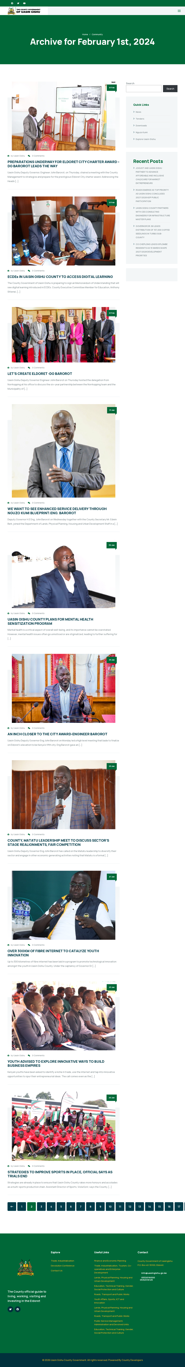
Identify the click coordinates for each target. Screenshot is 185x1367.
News (138, 112)
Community (97, 34)
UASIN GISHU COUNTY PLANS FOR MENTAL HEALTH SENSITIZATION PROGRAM (50, 621)
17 (179, 1206)
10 (110, 1206)
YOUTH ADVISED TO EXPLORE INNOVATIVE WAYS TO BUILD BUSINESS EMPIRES (56, 1063)
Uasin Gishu (19, 155)
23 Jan (112, 987)
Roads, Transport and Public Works (111, 1294)
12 (129, 1206)
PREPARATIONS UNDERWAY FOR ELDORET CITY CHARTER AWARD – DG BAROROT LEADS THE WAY (63, 163)
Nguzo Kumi (142, 132)
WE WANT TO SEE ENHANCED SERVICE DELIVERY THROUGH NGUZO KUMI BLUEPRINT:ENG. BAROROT (57, 510)
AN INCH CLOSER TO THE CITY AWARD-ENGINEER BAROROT (57, 734)
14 (149, 1206)
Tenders (140, 118)
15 (159, 1206)
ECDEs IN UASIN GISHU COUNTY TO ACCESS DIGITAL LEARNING (60, 276)
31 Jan (112, 410)
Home (85, 34)
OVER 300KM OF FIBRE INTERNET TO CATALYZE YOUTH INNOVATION (53, 952)
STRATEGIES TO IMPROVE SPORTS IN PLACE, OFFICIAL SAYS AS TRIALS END (60, 1174)
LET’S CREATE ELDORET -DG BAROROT (40, 373)
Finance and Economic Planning (110, 1260)
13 (139, 1206)
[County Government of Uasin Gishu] (24, 11)
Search (130, 83)
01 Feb (112, 87)
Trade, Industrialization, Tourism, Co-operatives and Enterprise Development (113, 1269)
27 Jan (112, 876)
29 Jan (112, 660)
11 (120, 1206)
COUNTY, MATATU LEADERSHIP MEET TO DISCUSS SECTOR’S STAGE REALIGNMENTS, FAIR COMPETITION (58, 842)
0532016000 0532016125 (147, 1278)
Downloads (141, 125)
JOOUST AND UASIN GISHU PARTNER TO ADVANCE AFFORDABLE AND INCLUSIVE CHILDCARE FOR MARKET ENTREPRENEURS (150, 175)
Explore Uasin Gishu (146, 139)
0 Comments (38, 155)
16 (169, 1206)
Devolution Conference (62, 1265)
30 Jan (112, 545)
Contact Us (56, 1270)
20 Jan (112, 1097)
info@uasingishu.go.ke (154, 1273)
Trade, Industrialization (62, 1260)
